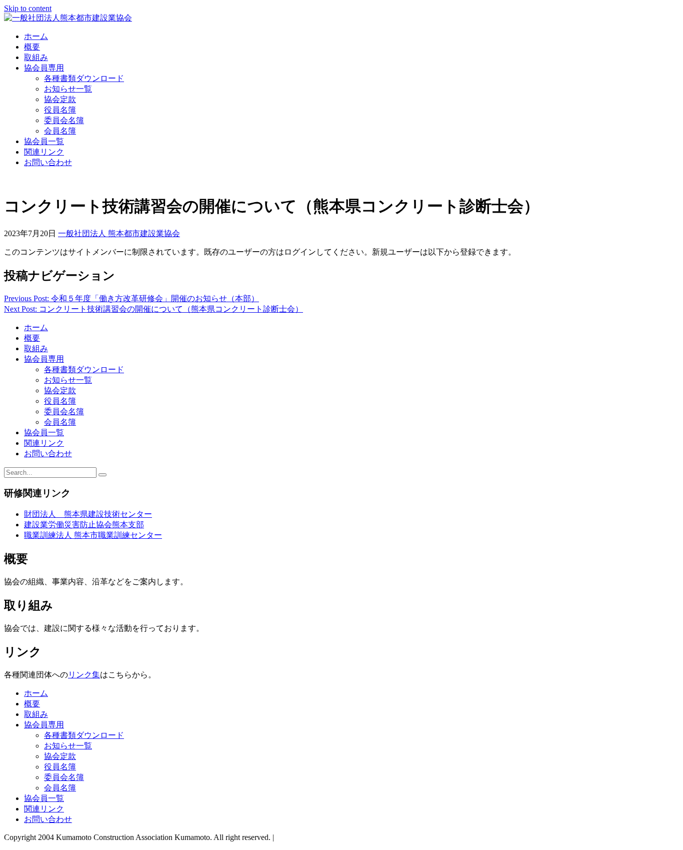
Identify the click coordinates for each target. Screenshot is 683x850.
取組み (36, 57)
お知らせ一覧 (68, 89)
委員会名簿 (64, 120)
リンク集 (84, 674)
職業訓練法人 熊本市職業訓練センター (93, 535)
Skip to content (28, 8)
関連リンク (44, 152)
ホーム (36, 36)
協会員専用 (44, 68)
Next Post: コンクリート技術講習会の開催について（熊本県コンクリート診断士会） (153, 309)
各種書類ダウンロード (84, 78)
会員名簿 (60, 131)
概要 (32, 47)
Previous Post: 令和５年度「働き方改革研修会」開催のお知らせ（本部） (131, 298)
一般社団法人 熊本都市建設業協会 (119, 233)
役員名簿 (60, 110)
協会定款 (60, 99)
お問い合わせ (48, 162)
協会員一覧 (44, 141)
